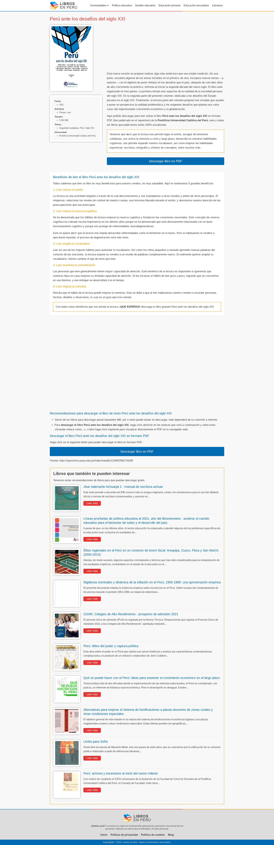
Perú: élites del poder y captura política (110, 646)
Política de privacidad (124, 834)
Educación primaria (169, 5)
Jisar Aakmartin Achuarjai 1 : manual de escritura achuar (123, 486)
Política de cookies (153, 834)
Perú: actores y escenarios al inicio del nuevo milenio (120, 773)
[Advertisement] (165, 47)
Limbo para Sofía (95, 741)
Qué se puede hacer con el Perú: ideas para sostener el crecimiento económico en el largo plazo (151, 678)
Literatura (217, 5)
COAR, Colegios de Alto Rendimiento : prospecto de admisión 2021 (130, 614)
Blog (171, 834)
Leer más (92, 503)
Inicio (103, 834)
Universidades (98, 5)
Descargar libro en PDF (165, 161)
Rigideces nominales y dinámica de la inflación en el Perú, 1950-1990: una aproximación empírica (152, 582)
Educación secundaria (196, 5)
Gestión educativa (145, 5)
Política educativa (122, 5)
